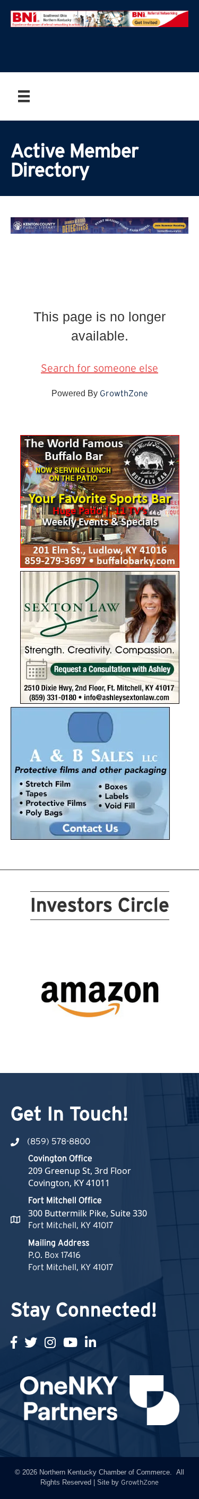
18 (131, 1038)
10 (157, 1023)
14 (80, 1038)
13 (68, 1038)
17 (119, 1038)
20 (157, 1038)
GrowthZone (124, 393)
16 (106, 1038)
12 (55, 1038)
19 (144, 1038)
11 (42, 1038)
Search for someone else (99, 368)
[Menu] (24, 96)
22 (106, 1053)
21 (93, 1053)
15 (93, 1038)
